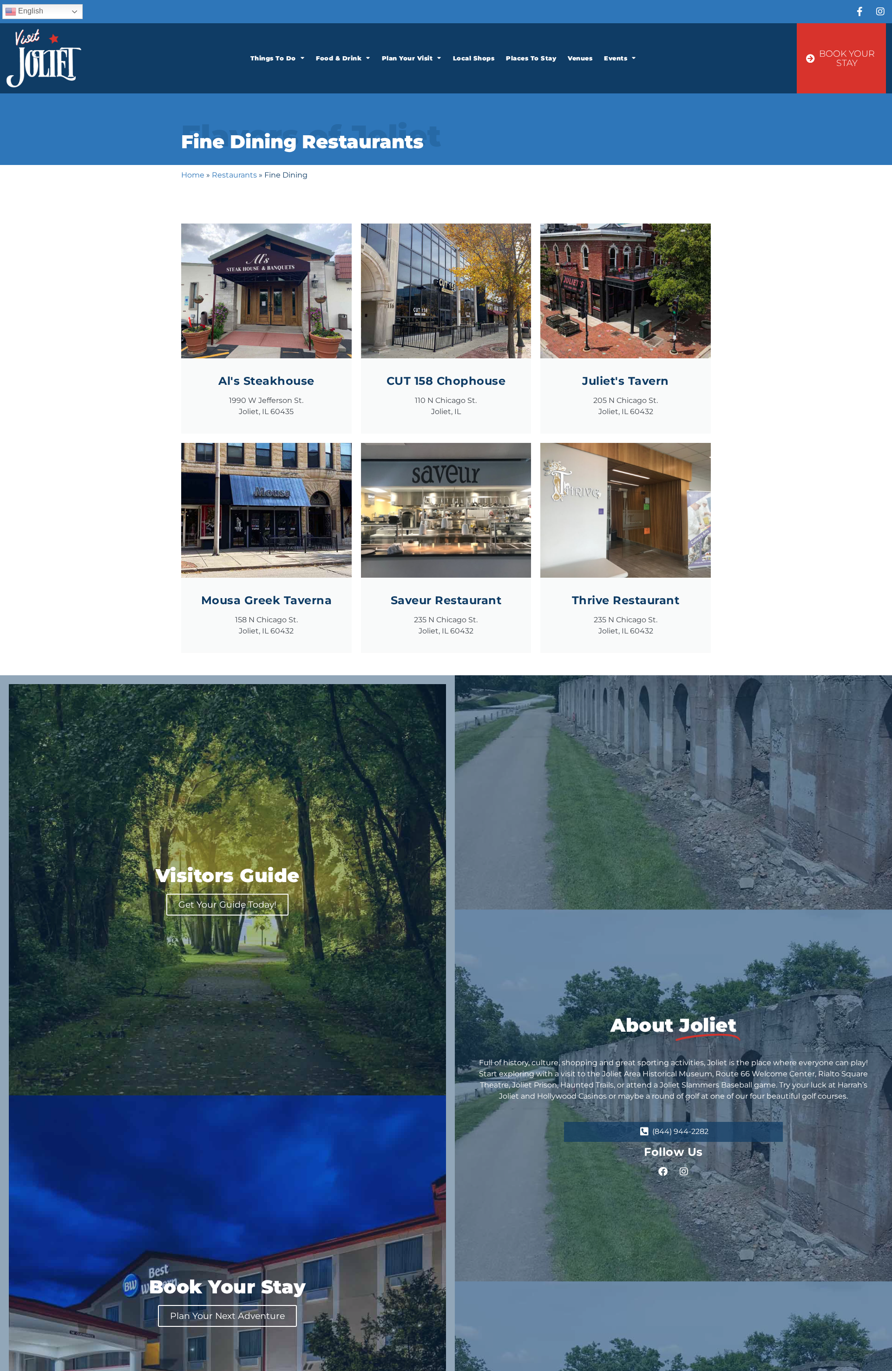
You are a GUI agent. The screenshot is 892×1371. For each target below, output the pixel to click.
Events (615, 58)
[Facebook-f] (859, 11)
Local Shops (474, 58)
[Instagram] (880, 11)
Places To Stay (531, 58)
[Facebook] (663, 1171)
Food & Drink (338, 58)
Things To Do (273, 58)
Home (192, 175)
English (29, 11)
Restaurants (234, 175)
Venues (580, 58)
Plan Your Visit (407, 58)
